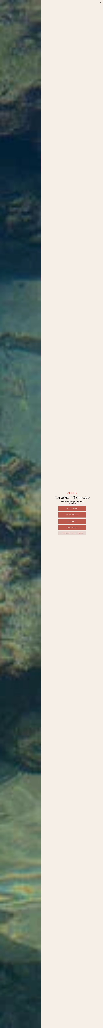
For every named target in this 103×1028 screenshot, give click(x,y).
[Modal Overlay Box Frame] (51, 514)
